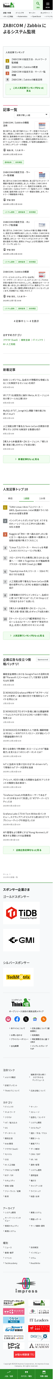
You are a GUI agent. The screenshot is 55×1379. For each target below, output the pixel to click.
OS (6, 1127)
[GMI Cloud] (21, 940)
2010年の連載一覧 (10, 877)
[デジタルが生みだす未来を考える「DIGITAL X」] (39, 1338)
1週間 (26, 498)
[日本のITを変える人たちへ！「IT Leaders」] (39, 1321)
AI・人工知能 (8, 17)
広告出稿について (38, 1090)
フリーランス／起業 (13, 1191)
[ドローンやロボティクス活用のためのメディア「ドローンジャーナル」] (13, 1347)
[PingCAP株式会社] (21, 913)
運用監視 (34, 1175)
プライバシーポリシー (20, 1039)
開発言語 (25, 339)
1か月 (42, 498)
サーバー (32, 12)
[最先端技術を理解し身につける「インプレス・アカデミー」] (39, 1347)
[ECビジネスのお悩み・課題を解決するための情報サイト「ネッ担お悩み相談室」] (24, 1355)
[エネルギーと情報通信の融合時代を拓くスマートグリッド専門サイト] (13, 1330)
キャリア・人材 (36, 1185)
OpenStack (36, 17)
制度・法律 (35, 1196)
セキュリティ (10, 1180)
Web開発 (9, 1143)
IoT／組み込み (11, 1122)
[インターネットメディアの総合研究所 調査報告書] (39, 1312)
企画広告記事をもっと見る (28, 850)
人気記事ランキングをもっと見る (28, 635)
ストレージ (35, 1112)
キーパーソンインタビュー (13, 1219)
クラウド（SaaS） (10, 339)
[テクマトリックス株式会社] (18, 977)
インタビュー (36, 1252)
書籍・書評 (9, 1252)
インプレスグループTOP (39, 1047)
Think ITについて (12, 1090)
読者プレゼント (11, 1085)
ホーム (5, 874)
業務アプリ (35, 1143)
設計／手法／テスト (39, 1133)
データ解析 (35, 1149)
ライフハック (36, 1191)
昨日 (10, 498)
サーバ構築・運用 (38, 1225)
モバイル (8, 1154)
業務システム (36, 1212)
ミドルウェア (36, 1127)
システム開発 (36, 1122)
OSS (7, 1159)
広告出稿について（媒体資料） (40, 1029)
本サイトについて (18, 1028)
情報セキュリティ (11, 1225)
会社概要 (15, 1046)
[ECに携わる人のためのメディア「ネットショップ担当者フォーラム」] (39, 1330)
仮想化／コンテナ (38, 1117)
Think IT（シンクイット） (13, 4)
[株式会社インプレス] (26, 1285)
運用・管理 (35, 1164)
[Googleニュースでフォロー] (35, 1019)
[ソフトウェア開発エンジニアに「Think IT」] (39, 1304)
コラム (33, 1258)
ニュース (8, 1247)
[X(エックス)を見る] (26, 1019)
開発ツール (35, 1138)
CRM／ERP (35, 1154)
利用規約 (36, 1035)
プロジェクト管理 (12, 1170)
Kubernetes (22, 17)
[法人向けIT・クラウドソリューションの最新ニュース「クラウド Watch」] (13, 1321)
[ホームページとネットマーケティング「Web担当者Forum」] (13, 1312)
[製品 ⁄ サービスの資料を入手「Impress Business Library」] (13, 1338)
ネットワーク (45, 12)
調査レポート (36, 1219)
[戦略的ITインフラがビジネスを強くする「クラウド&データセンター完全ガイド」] (13, 1304)
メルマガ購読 (10, 1077)
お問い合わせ (16, 1035)
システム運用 (36, 1170)
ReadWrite (35, 1263)
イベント (8, 1258)
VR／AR (34, 1159)
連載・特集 (7, 12)
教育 (7, 1196)
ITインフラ (20, 12)
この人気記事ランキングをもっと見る (28, 89)
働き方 (33, 1180)
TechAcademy (11, 1263)
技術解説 (34, 1247)
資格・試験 (9, 1185)
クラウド (8, 1117)
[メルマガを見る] (8, 1019)
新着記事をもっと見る (28, 459)
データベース (10, 1133)
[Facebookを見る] (17, 1019)
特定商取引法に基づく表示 (39, 1040)
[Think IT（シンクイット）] (21, 1004)
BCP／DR (9, 1175)
